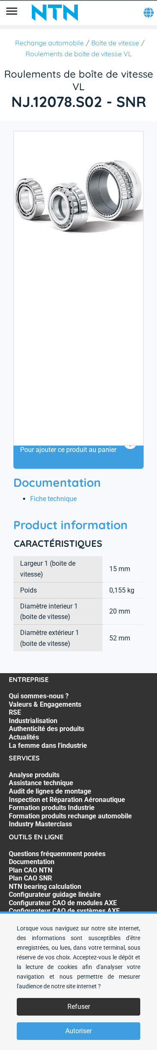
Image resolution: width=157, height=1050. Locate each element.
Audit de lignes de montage (50, 791)
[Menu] (11, 12)
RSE (15, 712)
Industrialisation (33, 721)
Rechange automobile (49, 43)
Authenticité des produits (46, 729)
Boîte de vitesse (115, 43)
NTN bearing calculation (45, 887)
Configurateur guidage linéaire (55, 895)
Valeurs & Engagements (45, 704)
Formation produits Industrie (52, 808)
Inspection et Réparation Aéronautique (67, 800)
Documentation (31, 862)
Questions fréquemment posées (57, 854)
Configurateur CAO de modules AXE (63, 903)
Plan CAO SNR (30, 878)
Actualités (24, 737)
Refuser (78, 1007)
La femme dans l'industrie (48, 746)
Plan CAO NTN (30, 870)
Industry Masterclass (40, 824)
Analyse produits (34, 775)
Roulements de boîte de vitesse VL (79, 54)
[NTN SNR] (54, 12)
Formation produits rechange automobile (70, 816)
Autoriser (78, 1031)
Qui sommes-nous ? (39, 696)
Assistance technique (41, 783)
